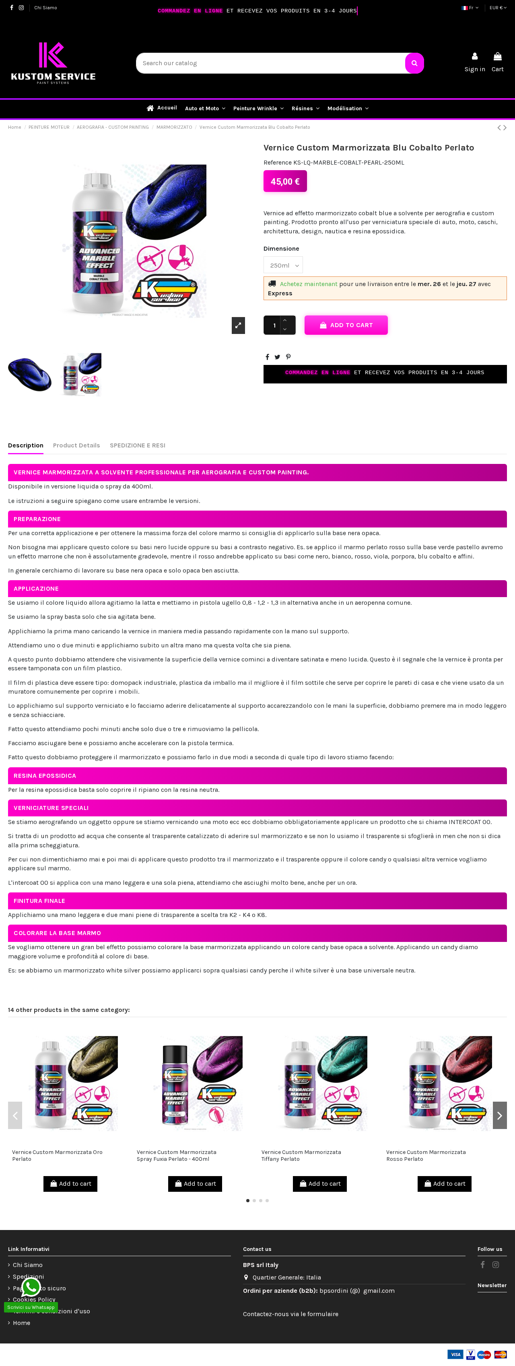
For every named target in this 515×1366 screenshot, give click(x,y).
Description (25, 445)
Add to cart (351, 325)
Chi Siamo (45, 7)
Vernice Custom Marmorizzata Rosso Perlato (426, 1155)
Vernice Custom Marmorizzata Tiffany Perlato (301, 1155)
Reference (278, 162)
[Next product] (505, 127)
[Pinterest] (288, 357)
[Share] (267, 357)
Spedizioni (28, 1276)
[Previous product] (500, 127)
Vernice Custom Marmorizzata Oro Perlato (57, 1155)
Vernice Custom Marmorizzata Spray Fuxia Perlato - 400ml (176, 1155)
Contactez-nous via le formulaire (290, 1314)
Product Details (76, 445)
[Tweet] (277, 357)
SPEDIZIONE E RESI (137, 445)
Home (21, 1323)
